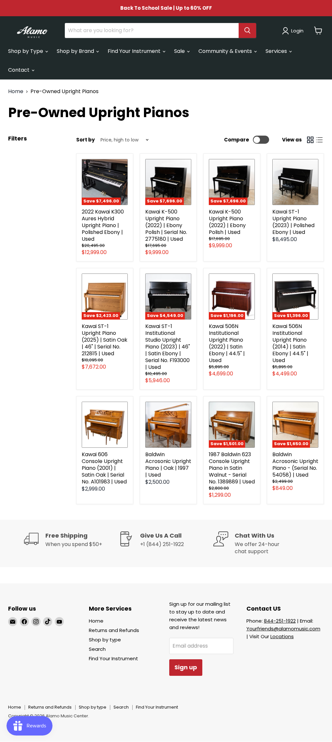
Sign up (185, 667)
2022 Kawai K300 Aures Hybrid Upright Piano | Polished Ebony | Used (103, 225)
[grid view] (310, 139)
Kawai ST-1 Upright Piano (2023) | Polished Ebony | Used (293, 222)
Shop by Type (26, 51)
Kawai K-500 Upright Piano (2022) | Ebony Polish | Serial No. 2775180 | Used (166, 225)
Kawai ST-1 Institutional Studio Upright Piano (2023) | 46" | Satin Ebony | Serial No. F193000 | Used (167, 346)
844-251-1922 (280, 620)
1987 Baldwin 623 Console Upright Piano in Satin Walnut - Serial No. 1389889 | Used (232, 468)
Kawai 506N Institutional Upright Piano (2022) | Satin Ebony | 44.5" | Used (227, 343)
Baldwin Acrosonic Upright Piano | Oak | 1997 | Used (168, 465)
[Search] (247, 30)
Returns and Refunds (114, 630)
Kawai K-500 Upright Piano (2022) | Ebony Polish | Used (227, 222)
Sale (180, 51)
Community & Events (225, 51)
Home (15, 91)
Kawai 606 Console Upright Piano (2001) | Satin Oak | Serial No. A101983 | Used (104, 468)
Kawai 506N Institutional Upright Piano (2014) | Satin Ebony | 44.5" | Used (290, 343)
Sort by (85, 139)
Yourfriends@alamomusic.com (283, 628)
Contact (19, 70)
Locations (282, 636)
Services (277, 51)
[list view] (319, 139)
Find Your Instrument (135, 51)
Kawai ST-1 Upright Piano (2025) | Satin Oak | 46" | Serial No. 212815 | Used (104, 339)
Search (97, 649)
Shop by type (105, 639)
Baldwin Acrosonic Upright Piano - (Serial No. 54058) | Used (295, 465)
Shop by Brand (76, 51)
